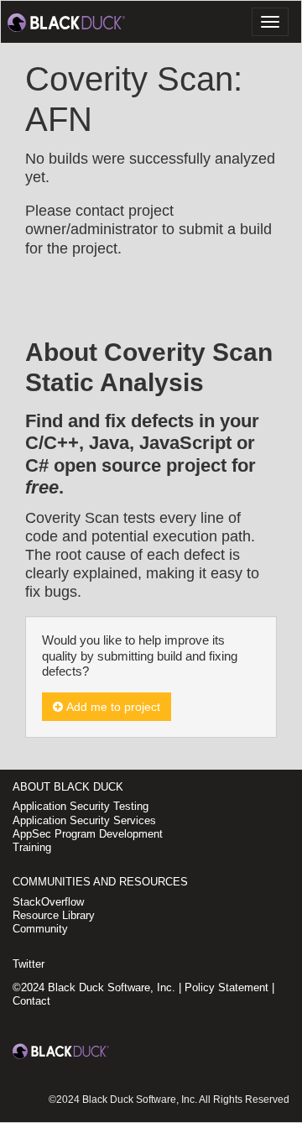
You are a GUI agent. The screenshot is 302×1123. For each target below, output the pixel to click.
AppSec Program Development (88, 834)
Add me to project (111, 706)
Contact (31, 1001)
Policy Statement (226, 987)
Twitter (28, 964)
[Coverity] (66, 22)
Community (40, 928)
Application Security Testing (80, 806)
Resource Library (54, 915)
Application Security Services (84, 820)
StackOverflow (48, 902)
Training (32, 847)
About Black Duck (68, 787)
